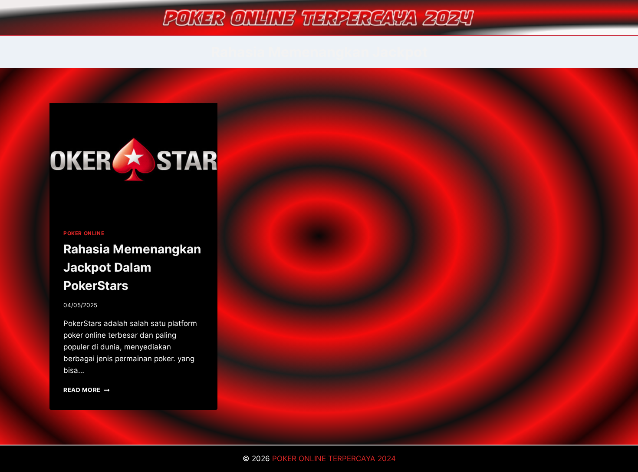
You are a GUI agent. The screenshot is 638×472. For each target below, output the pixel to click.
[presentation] (133, 159)
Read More (86, 389)
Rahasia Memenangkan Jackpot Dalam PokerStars (132, 267)
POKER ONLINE (83, 233)
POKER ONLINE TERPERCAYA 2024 (334, 458)
